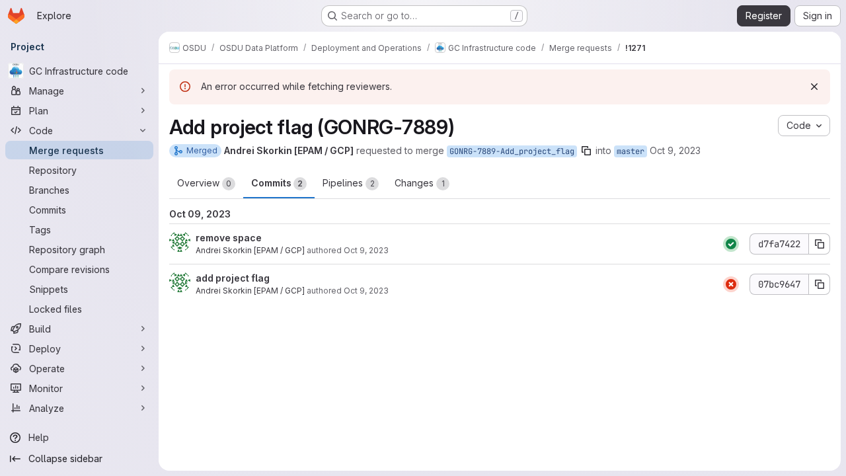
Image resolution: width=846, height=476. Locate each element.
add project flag (233, 278)
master (630, 151)
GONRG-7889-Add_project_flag (511, 151)
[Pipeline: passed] (731, 244)
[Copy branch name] (586, 151)
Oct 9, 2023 (675, 150)
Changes (420, 182)
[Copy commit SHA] (819, 244)
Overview (204, 182)
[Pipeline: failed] (731, 284)
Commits (277, 182)
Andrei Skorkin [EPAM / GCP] (250, 250)
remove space (229, 237)
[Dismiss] (814, 87)
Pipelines (349, 182)
